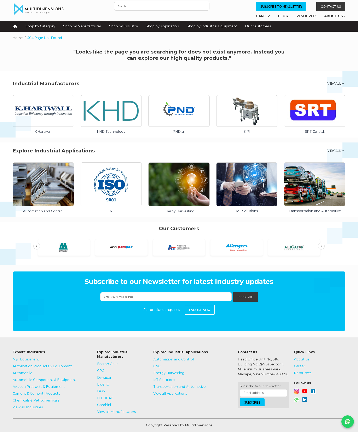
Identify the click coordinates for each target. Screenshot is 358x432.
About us (333, 16)
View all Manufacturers (116, 412)
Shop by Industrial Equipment (212, 26)
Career (263, 16)
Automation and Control (173, 359)
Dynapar (104, 378)
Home (18, 38)
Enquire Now (199, 310)
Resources (307, 16)
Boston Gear (107, 364)
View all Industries (28, 407)
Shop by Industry (123, 26)
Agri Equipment (26, 359)
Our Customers (258, 26)
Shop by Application (162, 26)
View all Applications (170, 393)
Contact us (331, 6)
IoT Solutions (164, 380)
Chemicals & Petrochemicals (36, 400)
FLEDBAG (105, 398)
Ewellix (103, 384)
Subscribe (246, 297)
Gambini (104, 405)
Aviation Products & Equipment (39, 387)
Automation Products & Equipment (42, 366)
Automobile (22, 373)
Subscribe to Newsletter (281, 6)
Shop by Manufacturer (82, 26)
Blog (283, 16)
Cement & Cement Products (36, 393)
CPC (100, 371)
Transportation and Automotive (179, 387)
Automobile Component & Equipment (44, 380)
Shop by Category (40, 26)
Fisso (101, 391)
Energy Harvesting (168, 373)
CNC (157, 366)
